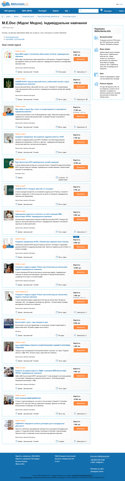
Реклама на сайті (97, 469)
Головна (2, 16)
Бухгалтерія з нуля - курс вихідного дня (31, 322)
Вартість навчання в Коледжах (28, 459)
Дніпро (16, 16)
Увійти (121, 11)
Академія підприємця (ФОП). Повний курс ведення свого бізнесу (41, 241)
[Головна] (17, 3)
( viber (92, 462)
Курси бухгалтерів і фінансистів (48, 16)
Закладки (108, 11)
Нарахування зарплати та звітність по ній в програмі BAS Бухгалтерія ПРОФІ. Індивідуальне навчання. (38, 215)
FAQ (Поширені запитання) (65, 456)
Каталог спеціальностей (64, 459)
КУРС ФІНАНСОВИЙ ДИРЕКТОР (28, 398)
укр (117, 4)
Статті (57, 461)
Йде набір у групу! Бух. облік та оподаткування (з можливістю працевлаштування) (40, 110)
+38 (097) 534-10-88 (97, 460)
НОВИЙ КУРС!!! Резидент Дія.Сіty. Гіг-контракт (34, 189)
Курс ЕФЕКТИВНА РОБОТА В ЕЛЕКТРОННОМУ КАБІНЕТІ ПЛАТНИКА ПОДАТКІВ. (42, 346)
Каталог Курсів (21, 461)
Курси (55, 10)
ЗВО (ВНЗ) (27, 10)
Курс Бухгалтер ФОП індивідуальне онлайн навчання (37, 162)
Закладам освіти (96, 471)
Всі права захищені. (26, 477)
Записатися (81, 59)
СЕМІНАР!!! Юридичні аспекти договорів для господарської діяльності (39, 424)
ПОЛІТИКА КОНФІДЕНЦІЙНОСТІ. (82, 475)
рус (121, 4)
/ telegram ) (99, 462)
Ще (66, 10)
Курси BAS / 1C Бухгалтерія (15, 39)
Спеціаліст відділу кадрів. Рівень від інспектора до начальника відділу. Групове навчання (41, 295)
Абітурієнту (9, 10)
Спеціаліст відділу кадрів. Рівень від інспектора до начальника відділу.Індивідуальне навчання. (41, 268)
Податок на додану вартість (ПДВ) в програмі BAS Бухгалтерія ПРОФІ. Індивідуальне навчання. (40, 371)
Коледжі (42, 10)
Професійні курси (28, 16)
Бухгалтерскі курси (69, 16)
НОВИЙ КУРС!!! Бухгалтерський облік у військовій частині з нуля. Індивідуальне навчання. (42, 82)
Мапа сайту (20, 464)
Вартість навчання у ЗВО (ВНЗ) (28, 456)
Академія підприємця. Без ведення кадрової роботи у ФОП (39, 137)
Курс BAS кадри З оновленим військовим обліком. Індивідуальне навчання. (42, 55)
